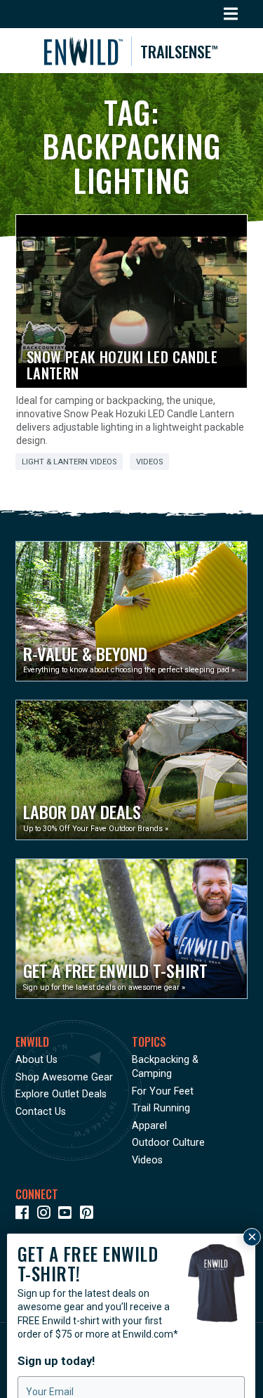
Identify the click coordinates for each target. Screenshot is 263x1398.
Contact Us (40, 1112)
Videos (149, 461)
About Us (36, 1060)
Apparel (149, 1126)
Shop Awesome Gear (64, 1077)
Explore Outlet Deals (61, 1094)
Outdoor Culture (168, 1143)
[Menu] (231, 14)
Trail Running (161, 1108)
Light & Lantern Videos (69, 461)
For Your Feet (163, 1091)
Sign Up (47, 1372)
